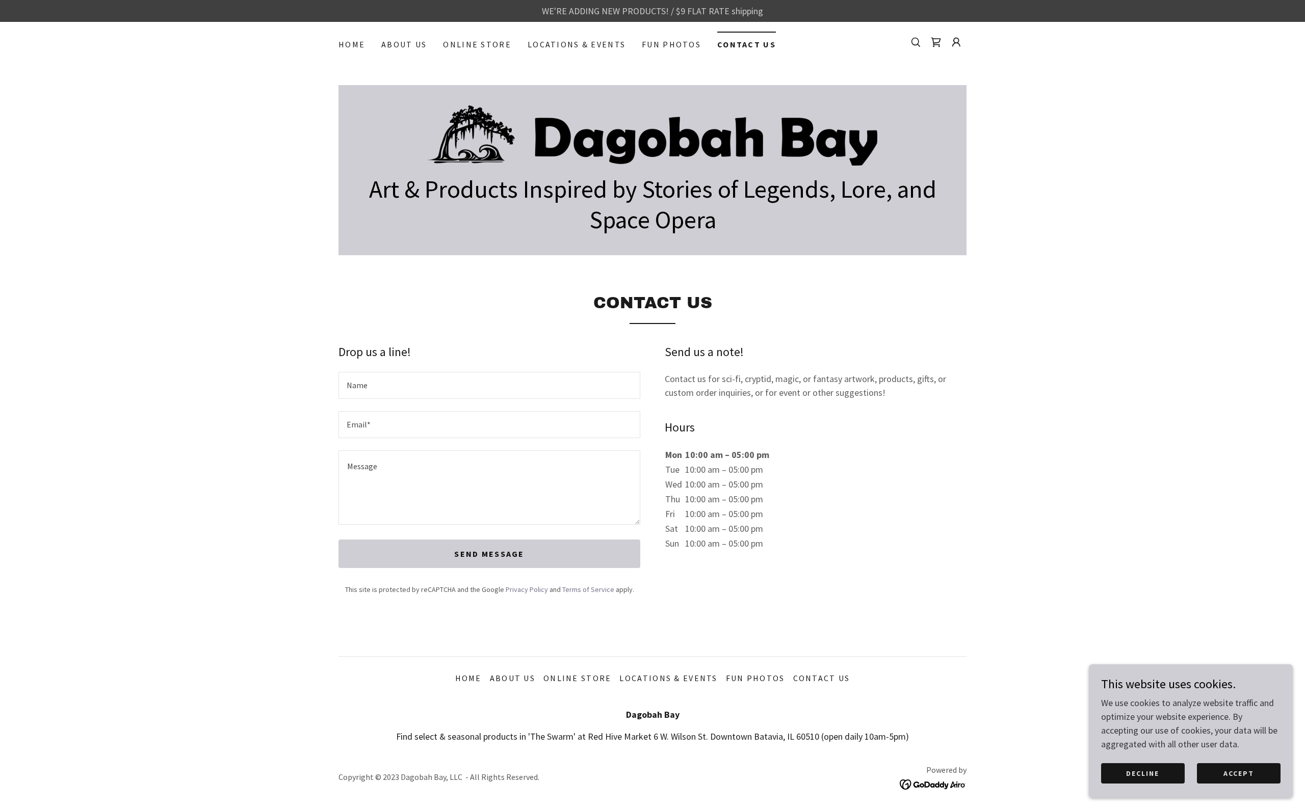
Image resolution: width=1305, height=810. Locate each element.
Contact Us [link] (746, 44)
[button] (956, 42)
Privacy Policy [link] (527, 589)
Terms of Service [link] (588, 589)
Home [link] (351, 44)
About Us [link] (404, 44)
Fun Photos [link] (671, 44)
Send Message (489, 554)
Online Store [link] (477, 44)
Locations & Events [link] (576, 44)
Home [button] (468, 678)
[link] (936, 42)
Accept (1238, 773)
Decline (1142, 773)
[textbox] (489, 385)
